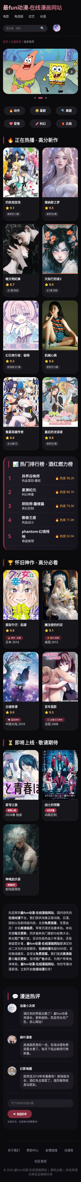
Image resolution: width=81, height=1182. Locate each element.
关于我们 (14, 1150)
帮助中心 (33, 1150)
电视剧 (18, 16)
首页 (5, 41)
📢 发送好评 (20, 1114)
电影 (6, 16)
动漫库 (68, 1150)
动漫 (43, 16)
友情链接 (51, 1150)
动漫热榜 (16, 41)
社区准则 (40, 1161)
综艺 (32, 16)
